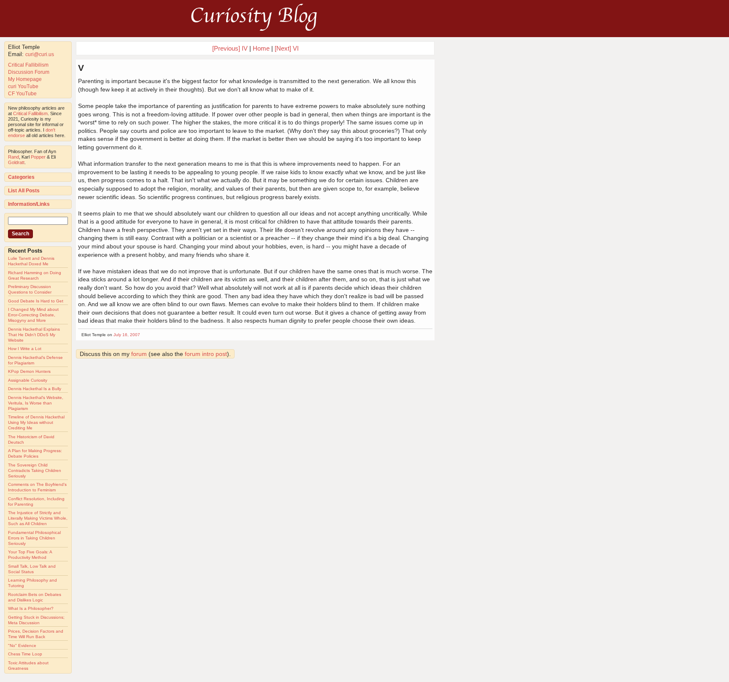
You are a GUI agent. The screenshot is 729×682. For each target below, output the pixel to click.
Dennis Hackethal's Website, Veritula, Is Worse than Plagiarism (35, 403)
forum (139, 353)
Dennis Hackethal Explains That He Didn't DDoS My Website (34, 334)
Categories (21, 177)
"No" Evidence (22, 645)
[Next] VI (287, 48)
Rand (13, 156)
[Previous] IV (230, 48)
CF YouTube (22, 94)
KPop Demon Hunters (29, 371)
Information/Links (29, 204)
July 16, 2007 (126, 334)
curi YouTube (23, 86)
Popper (38, 156)
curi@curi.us (39, 54)
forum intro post (206, 353)
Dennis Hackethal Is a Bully (34, 388)
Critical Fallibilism (28, 65)
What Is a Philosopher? (31, 608)
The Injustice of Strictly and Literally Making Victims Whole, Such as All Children (38, 518)
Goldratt (16, 162)
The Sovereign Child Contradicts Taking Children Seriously (34, 470)
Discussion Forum (28, 72)
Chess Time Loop (25, 654)
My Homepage (25, 79)
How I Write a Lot (24, 348)
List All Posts (24, 191)
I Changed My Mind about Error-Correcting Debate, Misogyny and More (33, 315)
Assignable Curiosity (27, 380)
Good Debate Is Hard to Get (35, 301)
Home (261, 48)
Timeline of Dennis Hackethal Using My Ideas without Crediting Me (36, 422)
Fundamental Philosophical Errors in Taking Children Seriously (34, 538)
